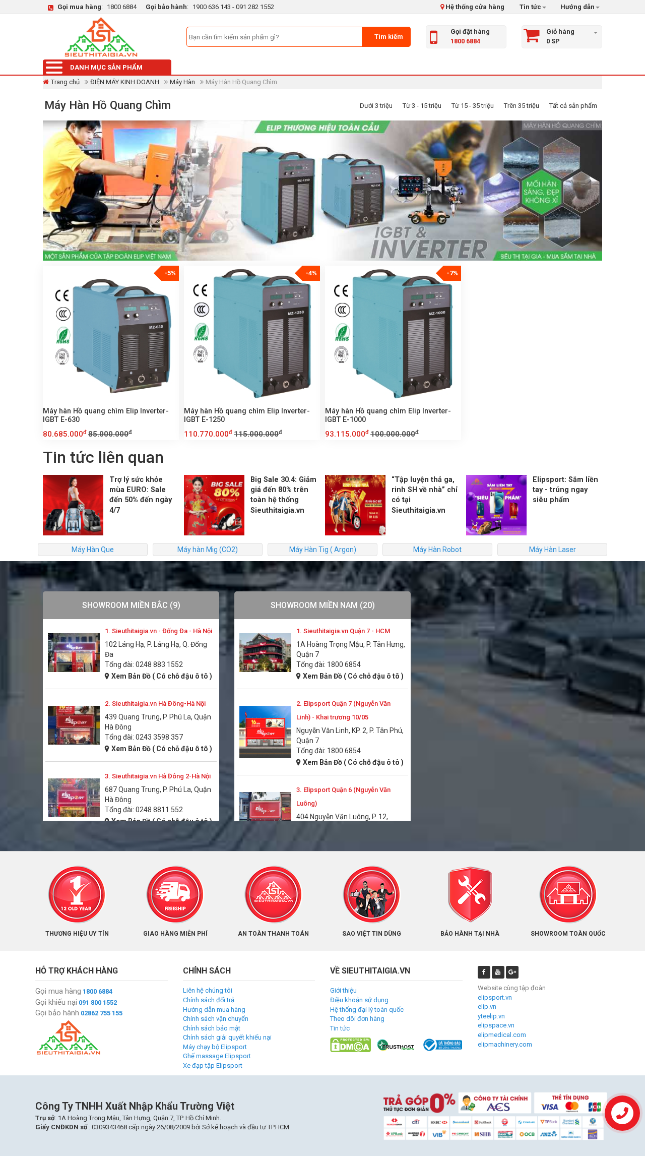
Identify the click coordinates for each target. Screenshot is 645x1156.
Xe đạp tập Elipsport (212, 1065)
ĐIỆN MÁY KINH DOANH (124, 82)
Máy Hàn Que (93, 549)
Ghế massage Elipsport (217, 1056)
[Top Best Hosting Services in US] (396, 1044)
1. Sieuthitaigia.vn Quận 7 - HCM (343, 631)
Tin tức (530, 7)
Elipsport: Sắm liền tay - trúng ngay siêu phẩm (565, 489)
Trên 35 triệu (521, 105)
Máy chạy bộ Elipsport (215, 1047)
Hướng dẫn (577, 7)
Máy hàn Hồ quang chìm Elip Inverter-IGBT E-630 (106, 415)
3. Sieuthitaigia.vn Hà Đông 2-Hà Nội (158, 776)
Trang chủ (65, 82)
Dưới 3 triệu (376, 105)
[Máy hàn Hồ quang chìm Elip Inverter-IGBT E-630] (111, 334)
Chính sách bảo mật (211, 1028)
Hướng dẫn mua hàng (214, 1009)
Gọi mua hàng (58, 991)
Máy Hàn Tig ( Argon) (322, 549)
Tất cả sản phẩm (573, 105)
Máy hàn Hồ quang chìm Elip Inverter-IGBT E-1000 (388, 415)
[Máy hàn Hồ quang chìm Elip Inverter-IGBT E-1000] (393, 334)
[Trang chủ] (101, 36)
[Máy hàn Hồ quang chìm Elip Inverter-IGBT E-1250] (252, 334)
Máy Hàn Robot (437, 549)
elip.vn (487, 1006)
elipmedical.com (502, 1035)
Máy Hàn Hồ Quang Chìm (107, 104)
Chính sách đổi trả (208, 1000)
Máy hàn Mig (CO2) (207, 549)
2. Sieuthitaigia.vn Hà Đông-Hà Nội (155, 703)
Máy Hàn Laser (552, 549)
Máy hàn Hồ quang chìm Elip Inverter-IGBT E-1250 (247, 415)
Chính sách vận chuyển (215, 1018)
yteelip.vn (491, 1016)
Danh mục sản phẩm (106, 67)
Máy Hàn (182, 82)
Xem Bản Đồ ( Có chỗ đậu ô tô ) (161, 676)
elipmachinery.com (505, 1044)
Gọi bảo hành (57, 1012)
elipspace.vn (496, 1025)
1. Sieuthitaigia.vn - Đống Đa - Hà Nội (158, 631)
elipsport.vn (495, 997)
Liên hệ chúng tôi (207, 990)
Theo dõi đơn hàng (357, 1018)
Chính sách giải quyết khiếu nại (227, 1037)
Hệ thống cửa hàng (474, 7)
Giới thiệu (343, 990)
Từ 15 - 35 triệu (473, 105)
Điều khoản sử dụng (359, 1000)
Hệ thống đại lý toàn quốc (367, 1009)
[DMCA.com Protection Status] (350, 1044)
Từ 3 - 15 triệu (422, 105)
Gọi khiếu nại (56, 1002)
